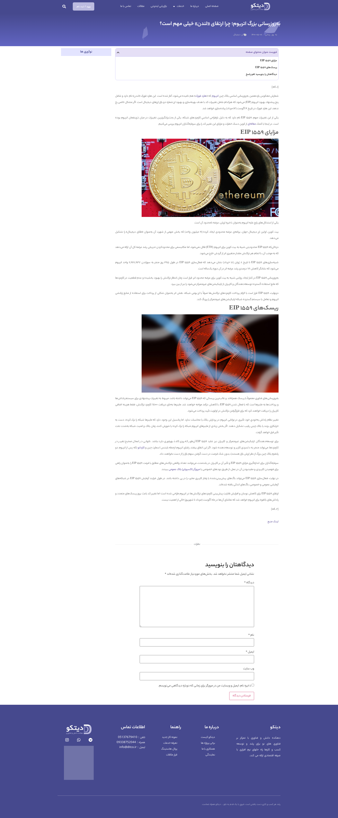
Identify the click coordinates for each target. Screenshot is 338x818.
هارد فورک (201, 96)
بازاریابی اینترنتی (159, 6)
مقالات (140, 6)
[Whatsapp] (79, 740)
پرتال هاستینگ (169, 749)
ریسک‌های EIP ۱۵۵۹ (266, 68)
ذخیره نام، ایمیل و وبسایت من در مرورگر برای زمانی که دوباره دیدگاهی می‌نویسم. (204, 686)
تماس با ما (125, 6)
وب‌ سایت (248, 669)
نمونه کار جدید (169, 737)
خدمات (180, 6)
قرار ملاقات (171, 755)
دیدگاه (249, 582)
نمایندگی (210, 755)
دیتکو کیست (208, 737)
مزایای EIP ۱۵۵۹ (268, 61)
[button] (64, 6)
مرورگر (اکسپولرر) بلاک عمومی (184, 469)
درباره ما (194, 6)
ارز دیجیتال (238, 35)
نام (251, 635)
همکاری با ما (208, 749)
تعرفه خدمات (170, 743)
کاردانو (141, 448)
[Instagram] (67, 740)
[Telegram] (91, 740)
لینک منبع (273, 522)
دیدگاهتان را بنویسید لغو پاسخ (261, 74)
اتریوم (215, 96)
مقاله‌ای (252, 124)
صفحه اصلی (211, 6)
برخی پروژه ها (208, 743)
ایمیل (250, 652)
